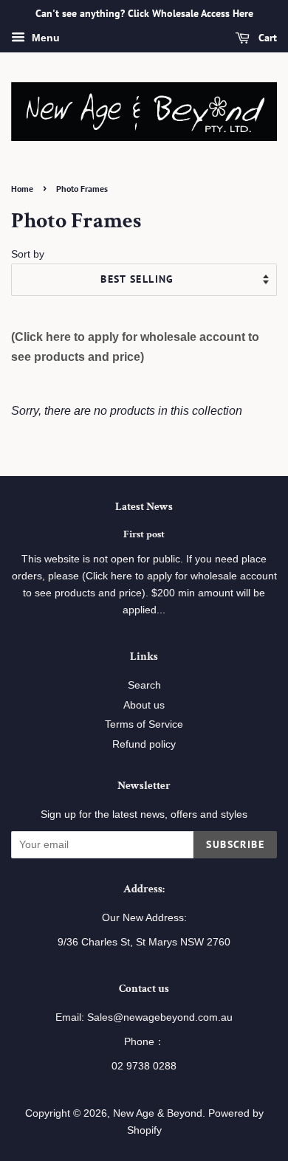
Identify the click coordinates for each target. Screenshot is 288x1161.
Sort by (27, 254)
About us (144, 705)
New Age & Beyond (157, 1113)
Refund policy (144, 744)
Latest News (144, 507)
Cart (266, 37)
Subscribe (235, 844)
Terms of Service (144, 724)
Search (144, 685)
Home (22, 188)
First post (144, 534)
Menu (44, 38)
